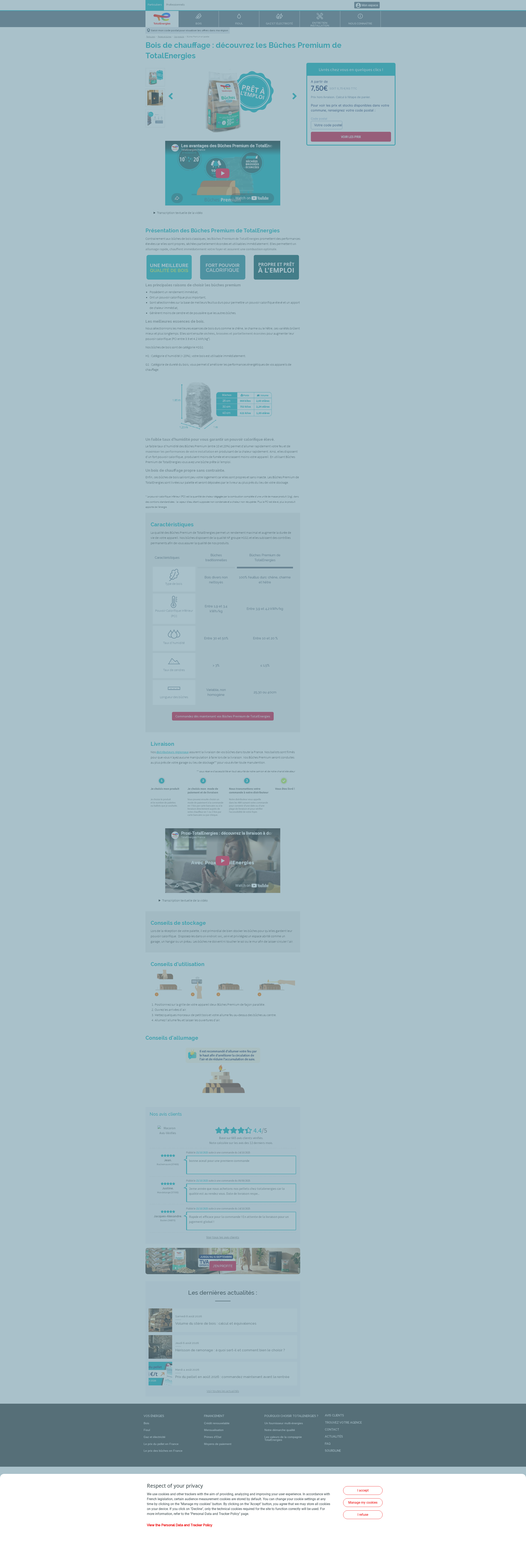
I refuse (363, 1515)
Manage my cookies (362, 1502)
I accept (363, 1490)
